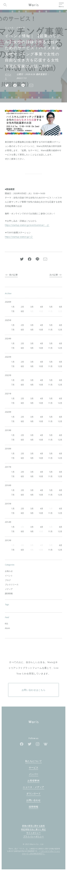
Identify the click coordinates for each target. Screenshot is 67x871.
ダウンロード (33, 793)
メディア (9, 589)
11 (49, 329)
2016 (7, 485)
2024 (7, 338)
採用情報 (33, 806)
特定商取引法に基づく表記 (33, 829)
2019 (7, 430)
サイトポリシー (33, 832)
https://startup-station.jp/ (17, 236)
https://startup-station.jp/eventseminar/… (25, 225)
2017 (7, 467)
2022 (7, 375)
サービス (33, 767)
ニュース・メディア (15, 27)
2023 (7, 357)
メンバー (33, 774)
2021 (7, 393)
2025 (7, 320)
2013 (7, 540)
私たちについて (33, 761)
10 (40, 329)
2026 (7, 302)
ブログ (8, 580)
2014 (7, 522)
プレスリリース (12, 584)
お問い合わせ (33, 800)
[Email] (31, 85)
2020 (7, 412)
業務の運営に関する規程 (33, 825)
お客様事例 (33, 780)
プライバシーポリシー (33, 836)
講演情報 (9, 593)
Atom (7, 628)
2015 (7, 503)
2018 (7, 448)
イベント (9, 575)
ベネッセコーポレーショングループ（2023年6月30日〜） (41, 852)
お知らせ (9, 571)
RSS (6, 623)
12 (59, 329)
